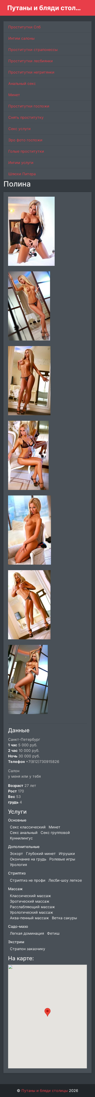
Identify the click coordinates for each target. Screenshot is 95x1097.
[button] (47, 1012)
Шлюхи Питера (22, 174)
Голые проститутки (26, 151)
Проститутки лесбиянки (30, 61)
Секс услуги (19, 128)
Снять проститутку (26, 117)
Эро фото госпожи (25, 140)
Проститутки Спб (24, 27)
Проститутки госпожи (28, 106)
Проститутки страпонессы (33, 49)
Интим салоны (21, 38)
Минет (14, 94)
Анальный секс (22, 83)
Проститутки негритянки (31, 72)
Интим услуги (20, 162)
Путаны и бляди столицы (45, 8)
